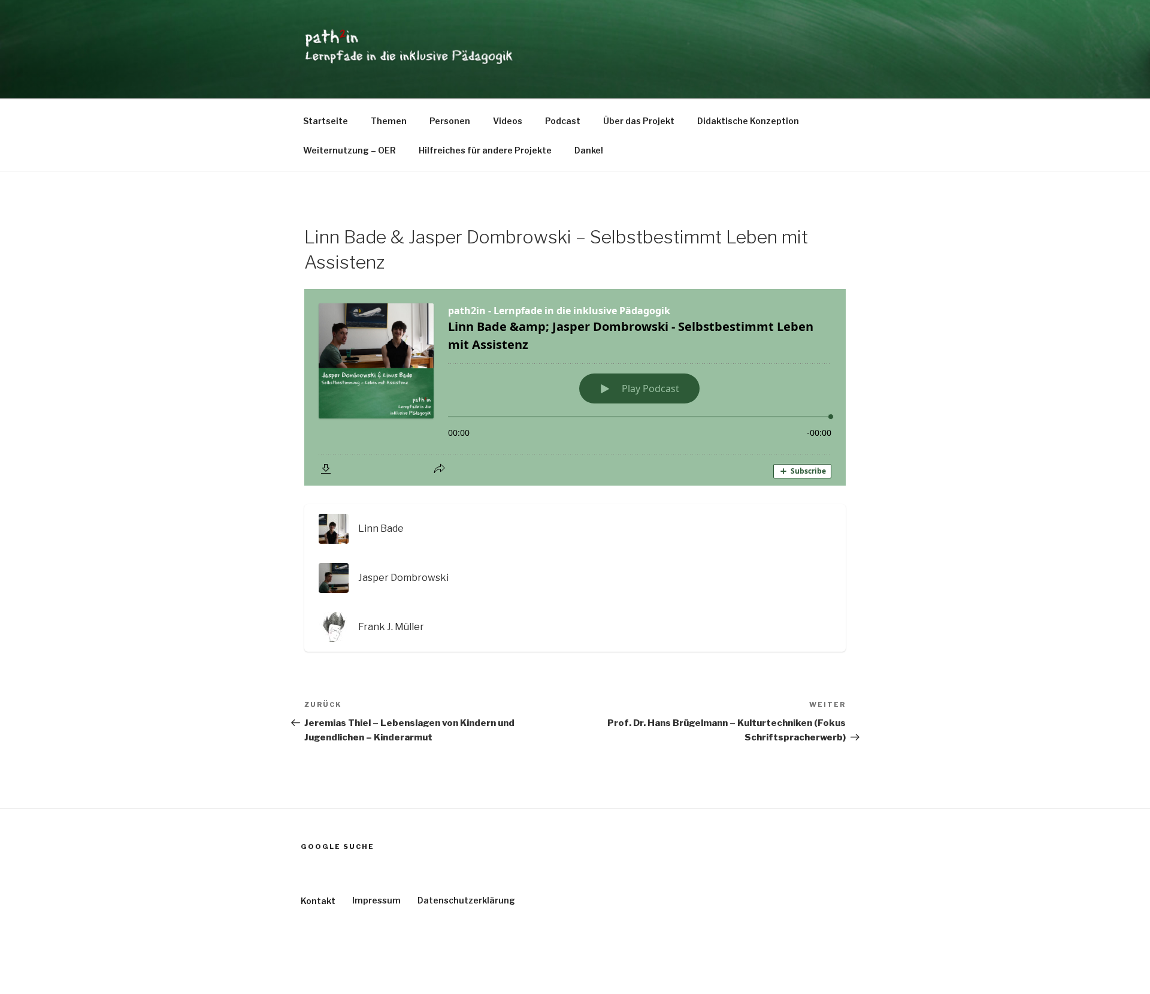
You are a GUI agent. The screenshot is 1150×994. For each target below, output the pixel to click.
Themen (389, 121)
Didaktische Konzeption (748, 121)
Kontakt (318, 901)
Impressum (376, 900)
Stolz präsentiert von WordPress (366, 966)
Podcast (562, 121)
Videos (507, 121)
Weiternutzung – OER (349, 150)
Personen (449, 121)
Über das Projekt (638, 121)
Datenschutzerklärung (466, 900)
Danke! (588, 150)
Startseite (325, 121)
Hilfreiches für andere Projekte (485, 150)
